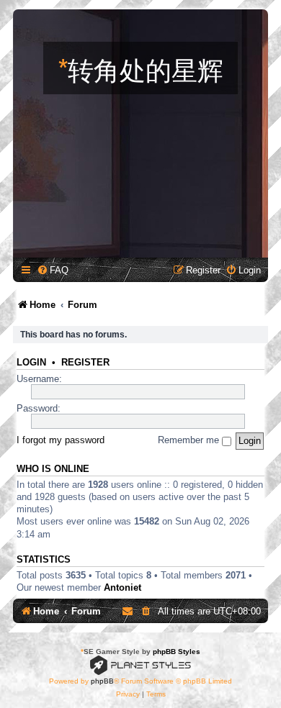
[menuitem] (52, 270)
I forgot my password (60, 440)
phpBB (102, 681)
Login (31, 363)
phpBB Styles (176, 651)
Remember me (190, 440)
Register (85, 363)
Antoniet (122, 587)
